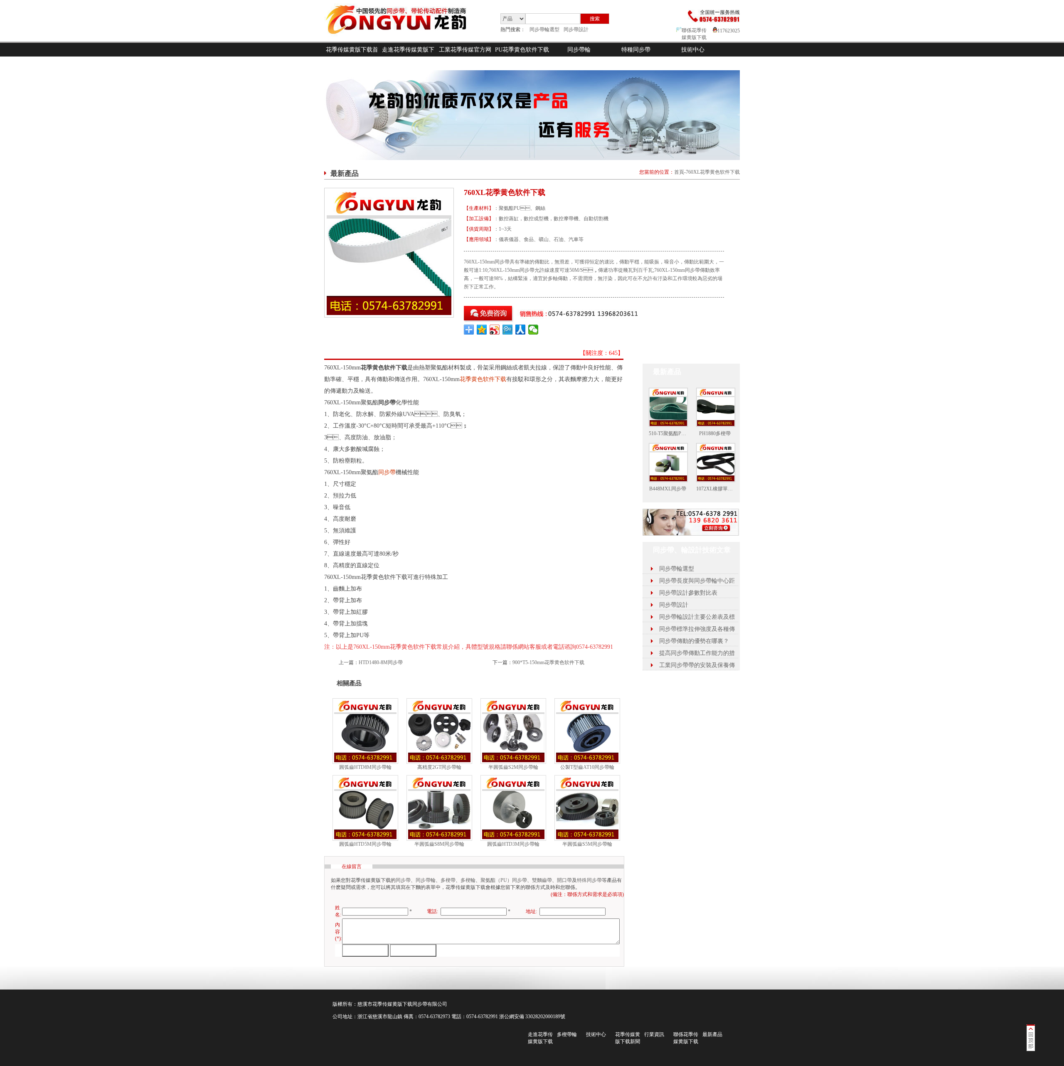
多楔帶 (448, 880)
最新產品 (712, 1034)
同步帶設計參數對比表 (688, 593)
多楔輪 (468, 880)
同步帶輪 (579, 50)
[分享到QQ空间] (482, 330)
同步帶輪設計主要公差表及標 (697, 617)
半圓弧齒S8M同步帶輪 (439, 844)
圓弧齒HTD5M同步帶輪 (365, 844)
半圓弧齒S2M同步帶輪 (513, 767)
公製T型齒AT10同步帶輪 (587, 767)
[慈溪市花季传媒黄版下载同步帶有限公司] (403, 40)
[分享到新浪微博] (495, 330)
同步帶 (387, 472)
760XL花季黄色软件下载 (713, 172)
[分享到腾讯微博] (507, 330)
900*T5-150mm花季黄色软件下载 (548, 662)
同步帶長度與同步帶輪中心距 (697, 581)
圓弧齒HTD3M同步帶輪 (513, 844)
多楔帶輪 (567, 1034)
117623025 (728, 31)
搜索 (595, 19)
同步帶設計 (576, 29)
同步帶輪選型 (544, 29)
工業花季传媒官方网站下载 (465, 56)
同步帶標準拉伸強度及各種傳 (697, 629)
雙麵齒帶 (542, 880)
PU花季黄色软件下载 (522, 50)
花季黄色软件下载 (483, 379)
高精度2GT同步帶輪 (439, 767)
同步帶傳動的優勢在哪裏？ (694, 641)
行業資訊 (654, 1034)
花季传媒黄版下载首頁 (352, 56)
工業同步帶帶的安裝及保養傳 (697, 665)
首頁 (679, 172)
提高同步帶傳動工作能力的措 (697, 653)
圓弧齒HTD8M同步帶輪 (365, 767)
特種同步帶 (635, 50)
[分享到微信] (533, 330)
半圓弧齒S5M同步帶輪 (587, 844)
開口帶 (564, 880)
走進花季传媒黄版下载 (408, 56)
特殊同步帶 (589, 880)
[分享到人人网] (520, 330)
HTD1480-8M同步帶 (381, 662)
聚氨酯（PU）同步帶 (503, 880)
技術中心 (692, 50)
